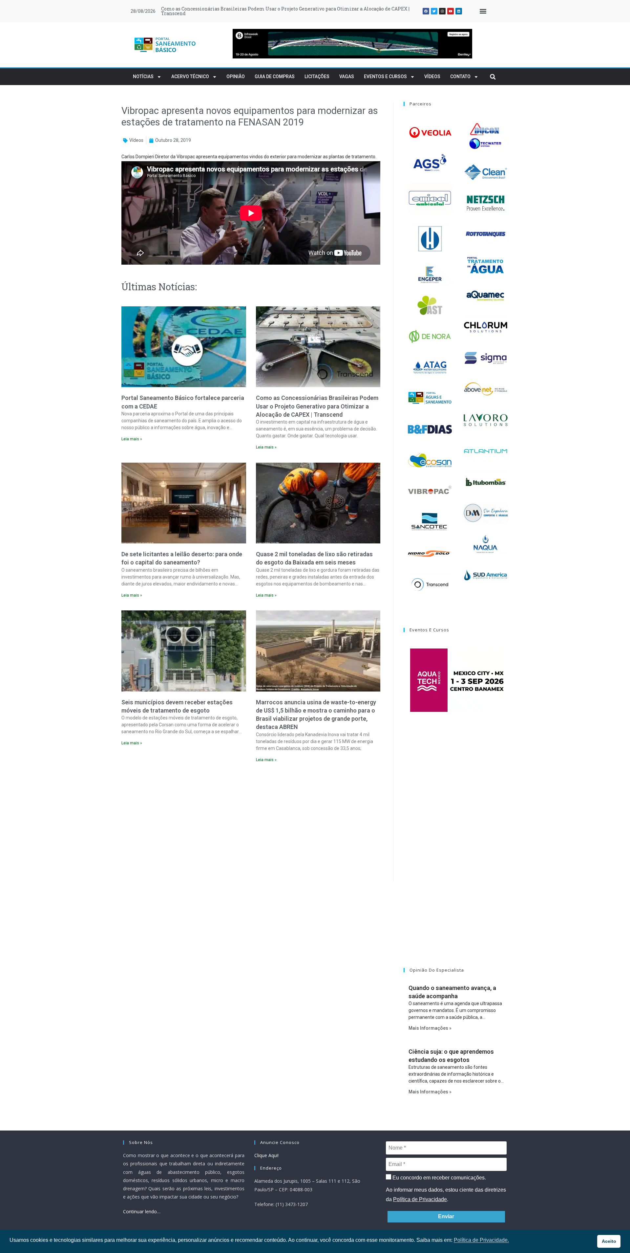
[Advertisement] (251, 824)
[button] (482, 11)
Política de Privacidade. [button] (481, 1240)
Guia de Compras (275, 76)
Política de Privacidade (420, 1199)
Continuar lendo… (141, 1211)
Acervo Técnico (190, 76)
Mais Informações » (430, 1028)
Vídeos (432, 76)
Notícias (143, 76)
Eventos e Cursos (385, 76)
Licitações (316, 76)
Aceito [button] (609, 1241)
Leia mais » (131, 439)
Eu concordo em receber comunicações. (438, 1177)
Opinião (235, 76)
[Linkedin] (458, 11)
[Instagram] (442, 11)
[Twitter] (434, 11)
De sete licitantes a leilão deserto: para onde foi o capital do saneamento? (246, 9)
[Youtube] (450, 11)
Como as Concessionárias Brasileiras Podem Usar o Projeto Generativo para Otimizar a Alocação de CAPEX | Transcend (317, 406)
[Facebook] (426, 11)
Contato (460, 76)
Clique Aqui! (266, 1155)
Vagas (346, 76)
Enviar (446, 1216)
